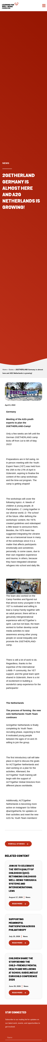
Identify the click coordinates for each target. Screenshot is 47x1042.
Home (5, 370)
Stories (11, 370)
